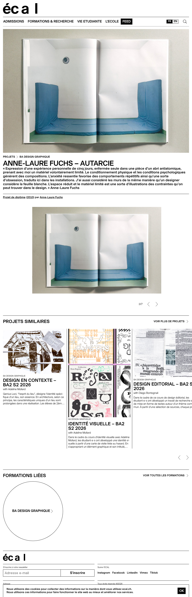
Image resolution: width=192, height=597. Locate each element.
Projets (9, 157)
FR (169, 21)
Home (20, 8)
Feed (126, 21)
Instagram (104, 572)
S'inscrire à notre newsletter (15, 567)
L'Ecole (112, 21)
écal (14, 557)
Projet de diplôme (14, 197)
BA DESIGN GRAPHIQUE (35, 157)
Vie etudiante (89, 21)
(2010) (30, 197)
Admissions (13, 21)
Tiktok (154, 572)
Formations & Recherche (51, 21)
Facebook (118, 572)
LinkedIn (132, 572)
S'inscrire (77, 573)
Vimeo (144, 572)
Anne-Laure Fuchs (51, 197)
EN (175, 21)
